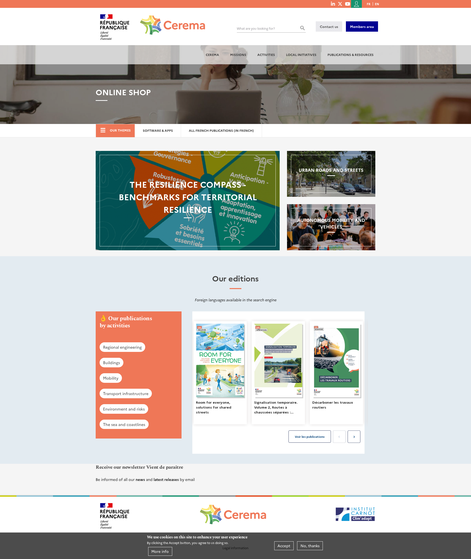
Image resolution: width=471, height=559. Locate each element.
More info (160, 551)
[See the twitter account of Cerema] (340, 4)
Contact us (329, 26)
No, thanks (310, 545)
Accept (283, 545)
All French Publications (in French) (221, 130)
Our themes (120, 130)
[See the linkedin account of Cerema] (333, 4)
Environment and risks (124, 409)
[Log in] (356, 4)
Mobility (110, 378)
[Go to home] (170, 21)
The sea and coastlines (124, 424)
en (377, 4)
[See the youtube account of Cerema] (347, 4)
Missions (238, 55)
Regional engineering (122, 347)
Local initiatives (301, 55)
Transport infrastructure (125, 393)
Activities (266, 55)
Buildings (111, 362)
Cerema (212, 55)
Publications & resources (350, 55)
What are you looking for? (256, 28)
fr (368, 4)
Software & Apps (158, 130)
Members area (362, 26)
